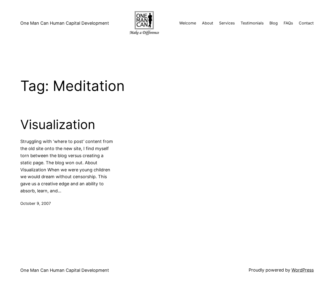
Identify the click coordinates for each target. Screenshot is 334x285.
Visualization (57, 124)
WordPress (302, 270)
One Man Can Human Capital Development (64, 23)
